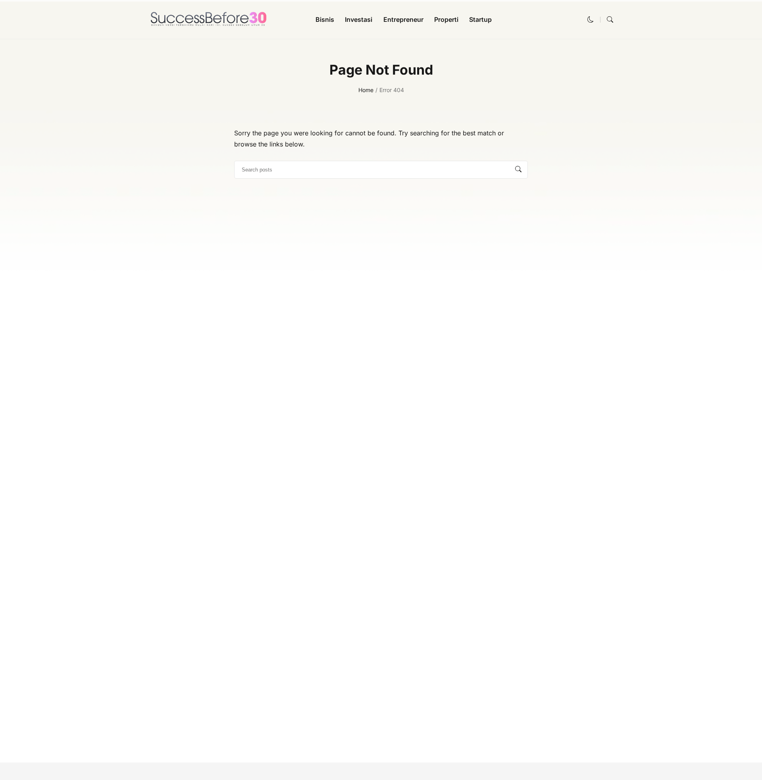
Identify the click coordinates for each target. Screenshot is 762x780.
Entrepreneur (403, 19)
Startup (480, 19)
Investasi (358, 19)
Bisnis (325, 19)
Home (365, 90)
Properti (446, 19)
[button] (590, 19)
